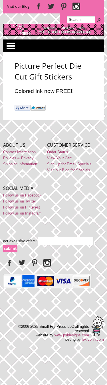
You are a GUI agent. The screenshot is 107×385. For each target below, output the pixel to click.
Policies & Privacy (18, 158)
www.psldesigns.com (71, 335)
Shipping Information (20, 164)
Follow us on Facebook (22, 195)
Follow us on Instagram (22, 213)
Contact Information (19, 152)
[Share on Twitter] (38, 109)
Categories (10, 45)
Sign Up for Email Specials (69, 164)
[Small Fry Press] (53, 34)
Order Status (57, 152)
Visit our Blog (18, 6)
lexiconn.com (93, 339)
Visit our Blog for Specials (68, 170)
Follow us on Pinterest (21, 207)
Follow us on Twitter (19, 201)
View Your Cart (59, 158)
